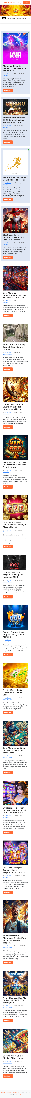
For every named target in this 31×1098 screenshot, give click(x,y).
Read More (7, 90)
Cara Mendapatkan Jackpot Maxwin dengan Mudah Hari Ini (14, 524)
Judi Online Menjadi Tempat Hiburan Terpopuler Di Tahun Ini (14, 870)
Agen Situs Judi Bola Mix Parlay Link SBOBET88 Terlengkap (14, 1000)
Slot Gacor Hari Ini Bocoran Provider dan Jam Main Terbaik (13, 237)
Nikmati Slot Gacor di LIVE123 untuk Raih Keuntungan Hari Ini (13, 406)
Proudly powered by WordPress (10, 1093)
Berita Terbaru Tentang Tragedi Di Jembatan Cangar (14, 347)
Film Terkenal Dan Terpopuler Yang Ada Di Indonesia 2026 (14, 574)
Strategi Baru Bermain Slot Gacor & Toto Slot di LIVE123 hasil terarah (14, 810)
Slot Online (6, 75)
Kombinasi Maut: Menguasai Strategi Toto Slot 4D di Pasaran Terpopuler (14, 939)
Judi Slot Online (7, 354)
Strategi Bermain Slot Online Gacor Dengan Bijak (13, 692)
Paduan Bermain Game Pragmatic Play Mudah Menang (14, 634)
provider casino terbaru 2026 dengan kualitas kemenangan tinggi (14, 120)
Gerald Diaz (8, 74)
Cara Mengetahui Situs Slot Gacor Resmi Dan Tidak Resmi (14, 750)
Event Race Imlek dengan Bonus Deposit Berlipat (15, 178)
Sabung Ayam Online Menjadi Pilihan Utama (13, 1057)
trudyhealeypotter (11, 2)
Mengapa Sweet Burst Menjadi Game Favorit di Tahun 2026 (14, 68)
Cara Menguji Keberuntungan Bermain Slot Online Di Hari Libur (14, 295)
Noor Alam (18, 1094)
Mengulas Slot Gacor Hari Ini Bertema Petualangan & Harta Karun (15, 464)
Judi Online (6, 127)
